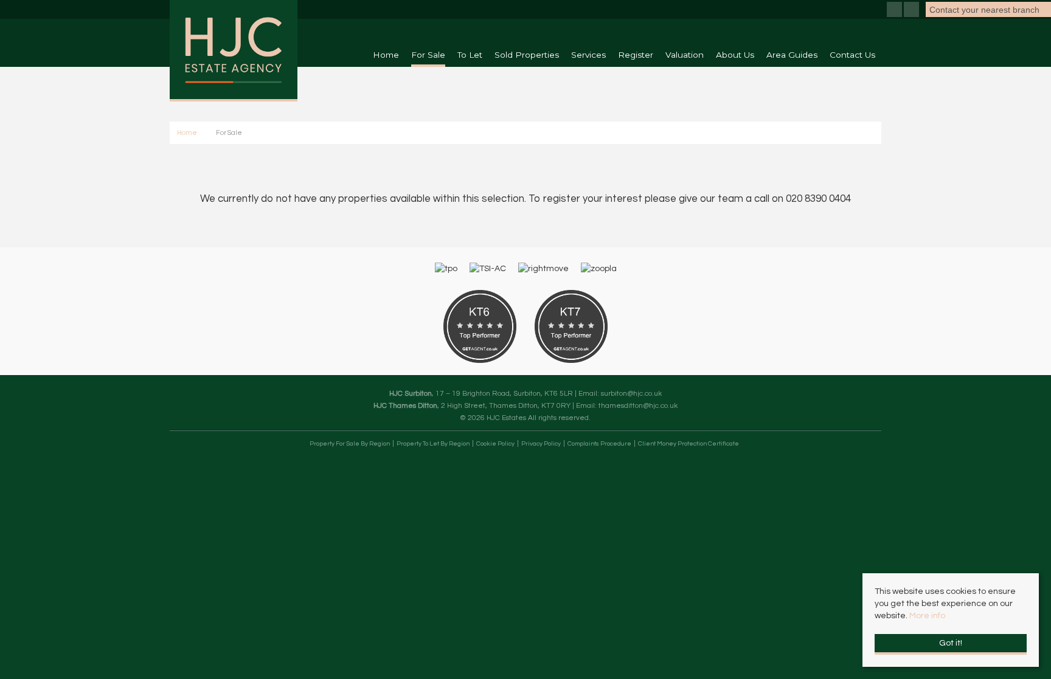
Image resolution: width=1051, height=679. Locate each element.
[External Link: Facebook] (895, 11)
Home (386, 55)
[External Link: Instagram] (912, 11)
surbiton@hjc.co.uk (631, 393)
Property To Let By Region (433, 444)
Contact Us (852, 55)
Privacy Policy (541, 444)
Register (635, 55)
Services (588, 55)
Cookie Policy (495, 444)
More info (927, 616)
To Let (469, 55)
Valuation (684, 55)
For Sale (428, 55)
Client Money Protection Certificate (688, 444)
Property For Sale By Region (350, 444)
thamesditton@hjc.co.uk (638, 405)
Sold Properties (526, 55)
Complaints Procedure (599, 444)
